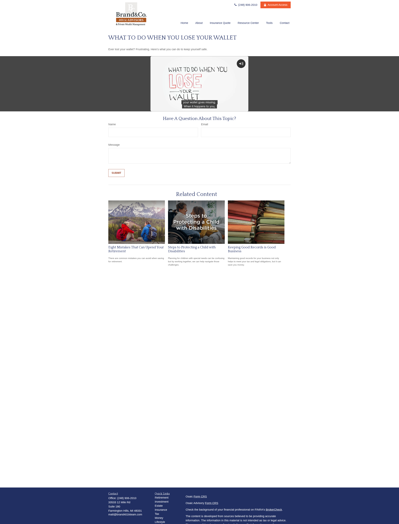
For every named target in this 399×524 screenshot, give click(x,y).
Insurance (161, 509)
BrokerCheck (274, 509)
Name (112, 124)
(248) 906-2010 (247, 4)
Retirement (161, 497)
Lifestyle (160, 522)
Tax (157, 513)
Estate (159, 505)
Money (159, 517)
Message (114, 144)
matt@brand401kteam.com (125, 514)
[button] (184, 23)
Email (204, 124)
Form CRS (200, 496)
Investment (161, 501)
